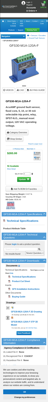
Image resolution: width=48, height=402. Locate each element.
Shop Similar (16, 139)
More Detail (11, 169)
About (28, 21)
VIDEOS (9, 90)
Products (11, 30)
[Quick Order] (47, 23)
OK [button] (24, 392)
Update (22, 179)
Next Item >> (31, 149)
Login (28, 2)
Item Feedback (24, 333)
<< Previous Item (18, 149)
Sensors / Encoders (38, 35)
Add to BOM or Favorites (25, 189)
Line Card (42, 22)
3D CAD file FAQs (31, 328)
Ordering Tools (32, 30)
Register (29, 5)
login (14, 244)
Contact (35, 21)
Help (11, 273)
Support (21, 30)
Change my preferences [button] (24, 397)
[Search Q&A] (39, 249)
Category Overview (18, 132)
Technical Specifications (21, 220)
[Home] (3, 23)
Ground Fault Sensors (37, 38)
